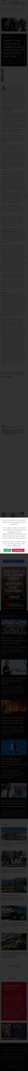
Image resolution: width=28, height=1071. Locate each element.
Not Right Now (18, 550)
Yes (7, 550)
